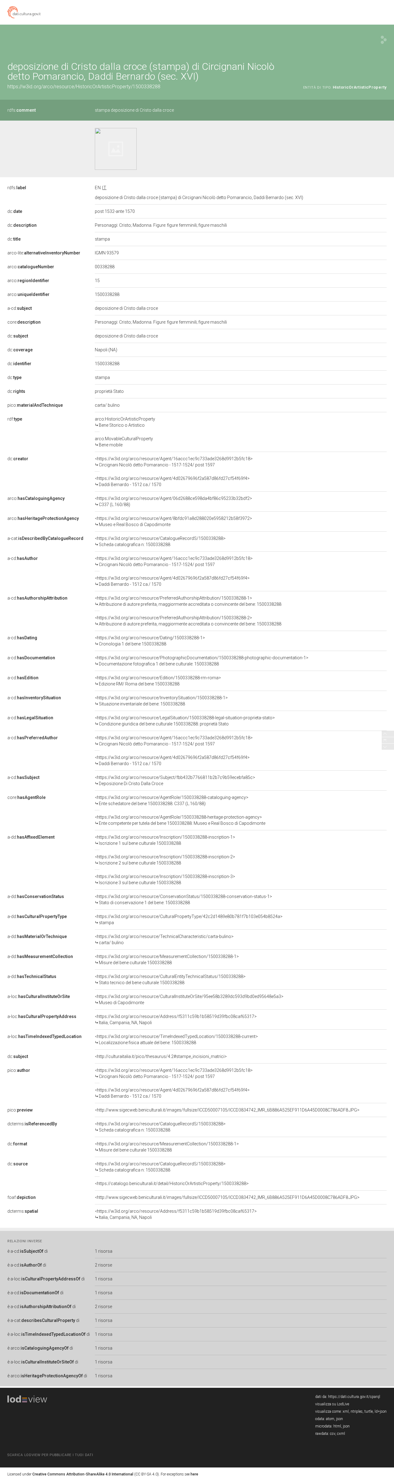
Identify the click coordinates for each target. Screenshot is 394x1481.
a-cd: (19, 308)
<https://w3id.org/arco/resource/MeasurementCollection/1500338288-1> (167, 959)
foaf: (21, 1197)
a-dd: (30, 837)
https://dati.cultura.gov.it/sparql (354, 1397)
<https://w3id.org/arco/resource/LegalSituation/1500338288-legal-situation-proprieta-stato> (185, 720)
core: (24, 322)
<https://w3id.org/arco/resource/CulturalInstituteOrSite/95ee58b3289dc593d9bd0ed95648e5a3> (189, 999)
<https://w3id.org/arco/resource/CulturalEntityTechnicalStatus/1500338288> (170, 979)
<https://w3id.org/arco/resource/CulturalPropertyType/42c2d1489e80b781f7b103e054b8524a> (189, 919)
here (194, 1474)
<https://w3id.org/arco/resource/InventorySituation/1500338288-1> (161, 700)
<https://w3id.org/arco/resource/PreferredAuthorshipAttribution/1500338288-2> (188, 620)
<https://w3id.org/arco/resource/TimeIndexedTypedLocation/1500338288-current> (176, 1039)
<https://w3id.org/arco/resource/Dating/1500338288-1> (150, 640)
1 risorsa (103, 1251)
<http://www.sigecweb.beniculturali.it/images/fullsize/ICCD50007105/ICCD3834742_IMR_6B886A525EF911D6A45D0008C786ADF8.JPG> (227, 1110)
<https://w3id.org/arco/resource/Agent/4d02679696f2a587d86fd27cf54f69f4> (172, 481)
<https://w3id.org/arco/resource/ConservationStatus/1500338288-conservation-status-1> (183, 899)
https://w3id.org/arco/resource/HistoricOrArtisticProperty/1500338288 (83, 87)
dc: (14, 211)
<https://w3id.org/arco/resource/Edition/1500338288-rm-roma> (158, 680)
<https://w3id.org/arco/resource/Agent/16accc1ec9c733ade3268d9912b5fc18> (174, 461)
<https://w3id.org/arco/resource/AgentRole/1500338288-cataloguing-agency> (171, 800)
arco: (30, 266)
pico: (35, 405)
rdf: (14, 419)
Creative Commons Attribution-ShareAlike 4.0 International (82, 1474)
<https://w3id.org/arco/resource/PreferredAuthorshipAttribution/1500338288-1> (188, 601)
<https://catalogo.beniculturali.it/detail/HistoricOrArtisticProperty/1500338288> (172, 1183)
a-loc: (38, 996)
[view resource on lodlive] (384, 40)
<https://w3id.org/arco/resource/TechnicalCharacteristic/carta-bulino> (164, 939)
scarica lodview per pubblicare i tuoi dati (50, 1455)
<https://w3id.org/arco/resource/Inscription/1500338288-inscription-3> (165, 879)
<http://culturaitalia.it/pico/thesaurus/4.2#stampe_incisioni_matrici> (161, 1056)
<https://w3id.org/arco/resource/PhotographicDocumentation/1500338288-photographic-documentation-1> (201, 660)
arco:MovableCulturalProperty (124, 441)
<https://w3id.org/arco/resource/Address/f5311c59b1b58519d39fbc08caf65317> (176, 1019)
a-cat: (45, 538)
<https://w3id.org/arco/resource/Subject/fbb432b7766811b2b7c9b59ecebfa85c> (175, 780)
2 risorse (103, 1265)
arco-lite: (43, 252)
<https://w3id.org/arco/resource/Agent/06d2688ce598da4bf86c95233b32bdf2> (173, 501)
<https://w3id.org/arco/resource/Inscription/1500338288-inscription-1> (165, 840)
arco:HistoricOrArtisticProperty (125, 422)
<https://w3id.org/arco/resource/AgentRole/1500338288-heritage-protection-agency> (180, 820)
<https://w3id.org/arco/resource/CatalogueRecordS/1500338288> (160, 541)
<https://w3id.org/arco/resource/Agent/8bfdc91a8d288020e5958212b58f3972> (173, 521)
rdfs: (21, 110)
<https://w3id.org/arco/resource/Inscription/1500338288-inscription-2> (165, 859)
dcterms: (32, 1123)
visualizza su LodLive (332, 1404)
